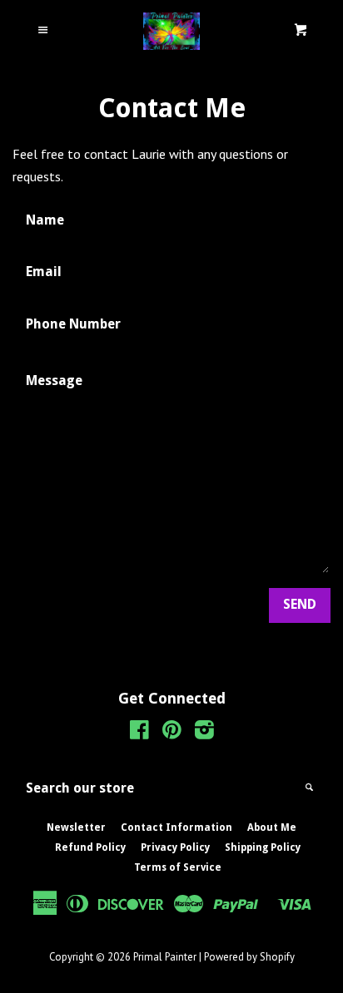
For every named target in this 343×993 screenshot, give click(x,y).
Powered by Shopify (249, 957)
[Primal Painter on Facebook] (139, 732)
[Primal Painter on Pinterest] (172, 732)
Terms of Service (177, 867)
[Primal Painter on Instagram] (204, 732)
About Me (271, 827)
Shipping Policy (263, 847)
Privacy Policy (175, 847)
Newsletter (76, 827)
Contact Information (176, 827)
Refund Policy (90, 847)
